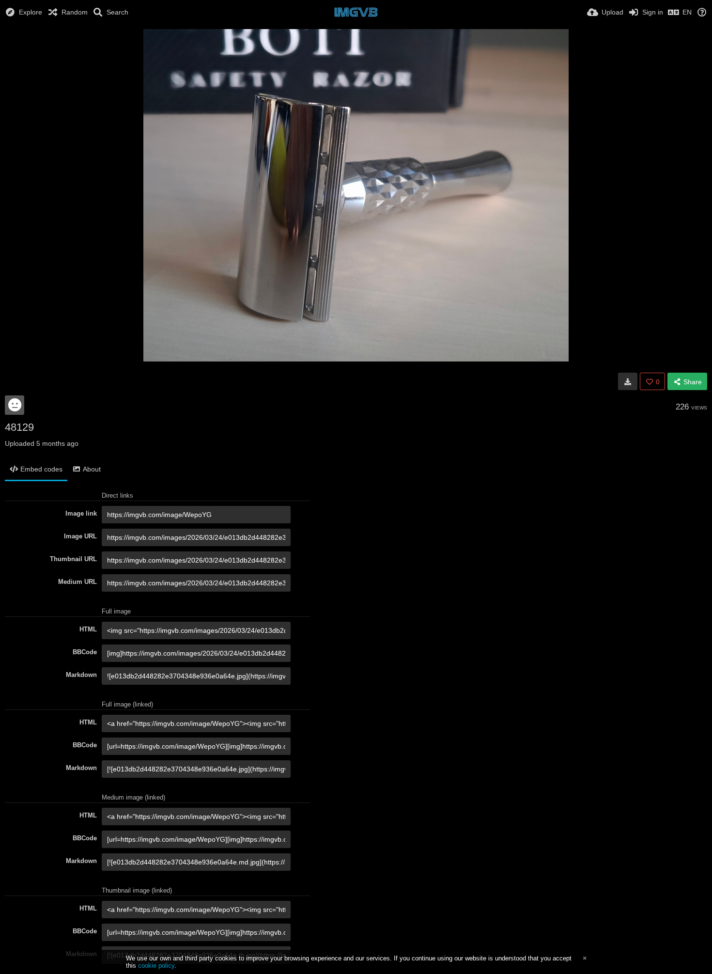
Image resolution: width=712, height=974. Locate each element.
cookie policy (156, 965)
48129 (19, 427)
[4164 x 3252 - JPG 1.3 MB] (627, 381)
